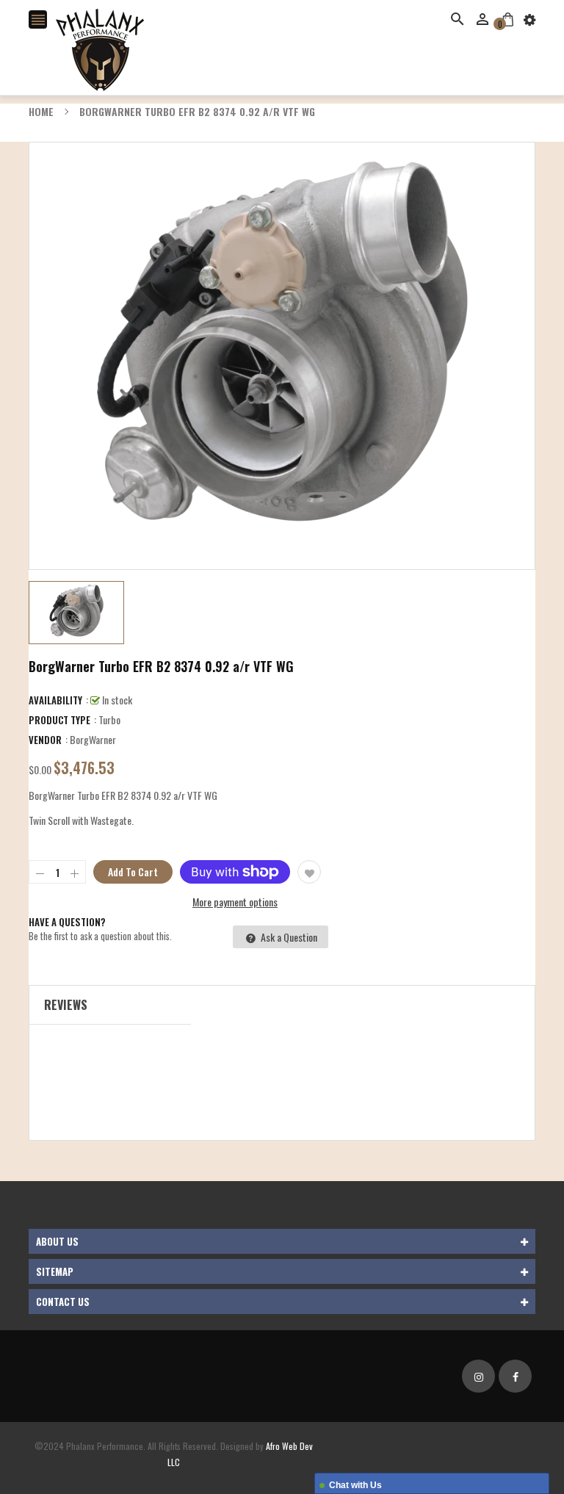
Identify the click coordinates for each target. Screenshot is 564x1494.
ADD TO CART (431, 1456)
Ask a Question (287, 937)
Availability (55, 700)
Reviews (65, 1005)
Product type (59, 719)
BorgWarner (93, 739)
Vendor (45, 739)
